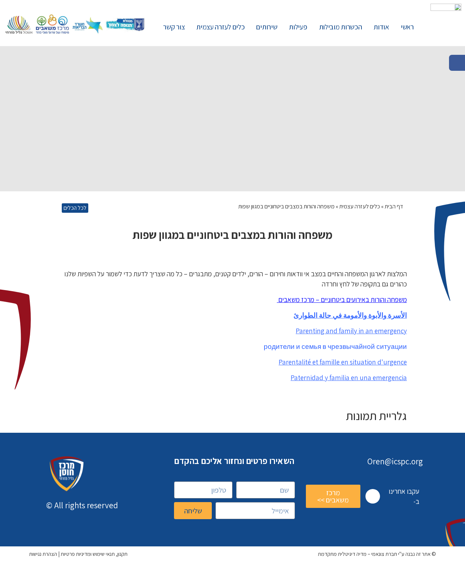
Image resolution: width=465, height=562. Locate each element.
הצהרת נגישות (43, 553)
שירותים (266, 27)
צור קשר (174, 27)
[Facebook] (457, 63)
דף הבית (394, 206)
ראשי (407, 27)
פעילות (298, 27)
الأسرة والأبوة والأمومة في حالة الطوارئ (350, 315)
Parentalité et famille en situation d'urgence (343, 362)
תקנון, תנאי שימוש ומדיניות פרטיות (94, 553)
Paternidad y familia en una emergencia (349, 377)
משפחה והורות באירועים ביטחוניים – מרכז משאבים (342, 299)
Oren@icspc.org (395, 461)
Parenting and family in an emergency (351, 330)
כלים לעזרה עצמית (220, 27)
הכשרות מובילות (340, 27)
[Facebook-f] (372, 496)
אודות (381, 27)
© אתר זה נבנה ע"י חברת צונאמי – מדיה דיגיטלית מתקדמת (377, 553)
